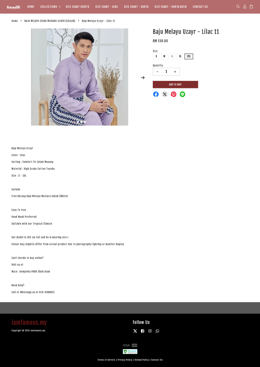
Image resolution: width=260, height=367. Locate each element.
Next (142, 77)
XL (180, 56)
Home (14, 20)
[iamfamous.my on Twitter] (135, 332)
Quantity (158, 65)
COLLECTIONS (48, 6)
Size (155, 51)
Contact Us (157, 360)
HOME (30, 6)
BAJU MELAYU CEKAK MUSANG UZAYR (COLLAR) (49, 20)
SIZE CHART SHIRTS (77, 6)
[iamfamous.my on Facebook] (142, 332)
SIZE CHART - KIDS (106, 6)
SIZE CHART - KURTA (136, 6)
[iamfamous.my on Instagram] (150, 332)
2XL (189, 56)
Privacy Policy (125, 360)
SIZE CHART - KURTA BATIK (171, 6)
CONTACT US (200, 6)
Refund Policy (142, 360)
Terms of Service (106, 360)
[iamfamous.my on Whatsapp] (157, 332)
